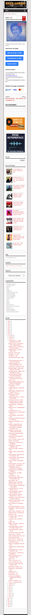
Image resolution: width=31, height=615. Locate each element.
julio (9, 587)
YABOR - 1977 (8, 18)
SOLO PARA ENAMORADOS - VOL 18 (16, 506)
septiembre (11, 583)
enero (10, 596)
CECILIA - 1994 (12, 380)
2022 (9, 327)
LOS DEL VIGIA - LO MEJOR (14, 534)
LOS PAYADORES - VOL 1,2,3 (15, 410)
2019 (9, 332)
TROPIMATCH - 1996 (13, 355)
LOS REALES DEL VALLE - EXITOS (16, 399)
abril (9, 591)
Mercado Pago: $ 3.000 (15, 53)
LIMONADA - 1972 (12, 571)
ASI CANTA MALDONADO (14, 537)
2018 (9, 334)
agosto (10, 585)
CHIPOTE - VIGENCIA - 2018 (14, 580)
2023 (9, 326)
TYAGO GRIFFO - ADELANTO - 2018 (16, 366)
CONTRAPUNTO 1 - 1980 (14, 475)
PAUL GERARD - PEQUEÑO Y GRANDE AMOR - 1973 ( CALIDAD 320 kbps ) (19, 187)
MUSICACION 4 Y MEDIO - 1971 (15, 566)
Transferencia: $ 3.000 (14, 58)
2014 (9, 603)
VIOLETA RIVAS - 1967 (13, 480)
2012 (9, 606)
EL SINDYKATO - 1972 (13, 572)
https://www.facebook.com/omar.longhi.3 (14, 265)
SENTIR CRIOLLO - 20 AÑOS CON (16, 539)
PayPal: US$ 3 (12, 64)
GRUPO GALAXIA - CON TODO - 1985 (17, 463)
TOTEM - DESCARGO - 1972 (15, 560)
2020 (9, 330)
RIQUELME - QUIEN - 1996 (14, 352)
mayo (10, 590)
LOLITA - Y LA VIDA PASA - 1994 (15, 582)
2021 (9, 329)
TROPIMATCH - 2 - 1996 (14, 354)
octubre (10, 339)
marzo (10, 593)
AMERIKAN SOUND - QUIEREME (15, 482)
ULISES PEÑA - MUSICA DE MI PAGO (16, 532)
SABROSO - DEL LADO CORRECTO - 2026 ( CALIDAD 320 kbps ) (18, 195)
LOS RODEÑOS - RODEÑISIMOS (15, 465)
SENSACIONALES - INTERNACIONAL (16, 512)
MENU (7, 10)
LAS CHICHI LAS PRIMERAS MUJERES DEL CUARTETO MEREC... (15, 577)
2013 (9, 604)
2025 (9, 322)
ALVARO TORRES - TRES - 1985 (15, 483)
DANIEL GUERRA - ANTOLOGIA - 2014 (17, 535)
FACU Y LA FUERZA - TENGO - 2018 (16, 439)
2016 (9, 600)
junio (10, 588)
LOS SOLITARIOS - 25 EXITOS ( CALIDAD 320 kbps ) (18, 171)
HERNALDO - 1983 (12, 514)
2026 (9, 321)
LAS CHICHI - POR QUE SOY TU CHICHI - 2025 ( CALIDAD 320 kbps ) (18, 204)
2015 (9, 601)
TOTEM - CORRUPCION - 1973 (15, 562)
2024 (9, 324)
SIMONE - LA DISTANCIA (14, 440)
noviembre (11, 337)
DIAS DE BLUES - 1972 (13, 574)
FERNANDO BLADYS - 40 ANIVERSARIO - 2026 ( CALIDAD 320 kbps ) (18, 228)
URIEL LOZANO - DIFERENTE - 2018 (16, 511)
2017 (9, 598)
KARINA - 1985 (12, 521)
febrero (10, 595)
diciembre (11, 335)
